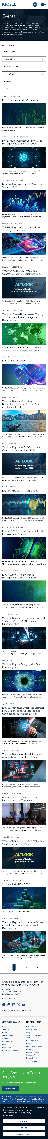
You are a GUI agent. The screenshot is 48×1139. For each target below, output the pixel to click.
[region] (24, 1121)
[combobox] (26, 1010)
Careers (5, 1038)
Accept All (24, 1121)
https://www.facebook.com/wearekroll (4, 1004)
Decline (24, 1128)
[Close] (44, 1107)
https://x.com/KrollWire (18, 1004)
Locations (6, 1045)
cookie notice (25, 1114)
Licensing (29, 1050)
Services (5, 1029)
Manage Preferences (23, 1134)
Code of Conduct (32, 1029)
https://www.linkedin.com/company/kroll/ (13, 1004)
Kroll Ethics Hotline (34, 1047)
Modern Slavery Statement (32, 1054)
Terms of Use (31, 1061)
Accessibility (31, 1026)
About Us (6, 1026)
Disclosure (30, 1044)
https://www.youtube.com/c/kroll (23, 1005)
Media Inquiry (7, 1048)
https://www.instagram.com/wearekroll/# (8, 1004)
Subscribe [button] (10, 1088)
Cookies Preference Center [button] (33, 1036)
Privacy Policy (31, 1058)
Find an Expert (8, 1041)
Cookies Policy (32, 1032)
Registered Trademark (11, 1051)
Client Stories (7, 1035)
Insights (5, 1032)
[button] (35, 4)
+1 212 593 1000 (9, 998)
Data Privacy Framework (35, 1041)
